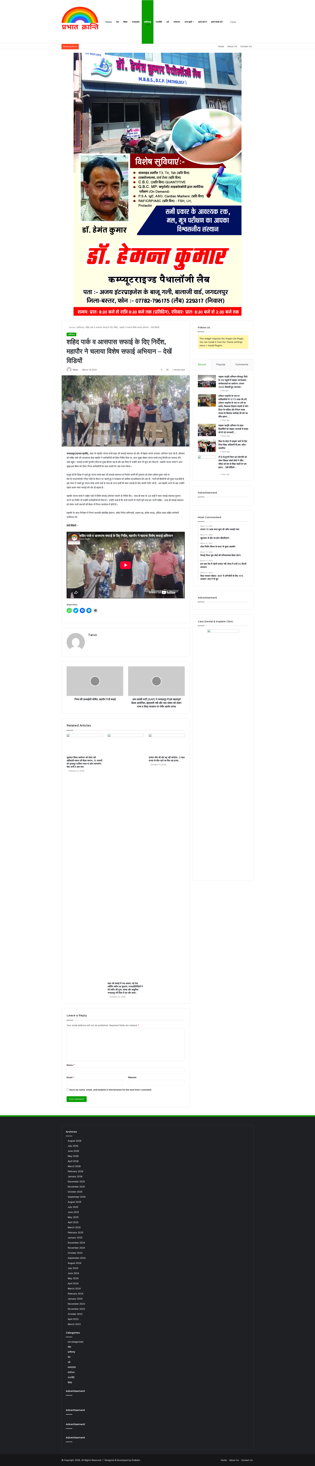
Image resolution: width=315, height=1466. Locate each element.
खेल (69, 1347)
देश (117, 22)
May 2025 (73, 1217)
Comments (242, 364)
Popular (220, 364)
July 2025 (73, 1207)
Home (108, 22)
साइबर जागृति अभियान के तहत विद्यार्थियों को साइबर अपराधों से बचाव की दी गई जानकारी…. (233, 429)
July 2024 (73, 1268)
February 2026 (75, 1171)
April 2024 (73, 1283)
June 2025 (73, 1212)
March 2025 (74, 1227)
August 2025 (74, 1202)
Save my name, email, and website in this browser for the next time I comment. (110, 1089)
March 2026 (74, 1166)
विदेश (125, 22)
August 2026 (74, 1140)
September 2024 (77, 1258)
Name (70, 1065)
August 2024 (74, 1263)
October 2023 (75, 1314)
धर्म (168, 22)
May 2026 (73, 1156)
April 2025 (73, 1222)
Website (132, 1077)
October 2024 (75, 1253)
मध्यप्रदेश (135, 22)
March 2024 (74, 1288)
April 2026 (73, 1161)
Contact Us (246, 46)
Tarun (75, 369)
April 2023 (73, 1319)
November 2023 (76, 1309)
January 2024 (75, 1298)
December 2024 (76, 1242)
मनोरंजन (177, 22)
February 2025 (75, 1232)
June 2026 (73, 1151)
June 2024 (73, 1273)
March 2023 (74, 1324)
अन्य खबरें (188, 22)
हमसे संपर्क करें (216, 22)
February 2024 (75, 1293)
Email (70, 1077)
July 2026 (73, 1146)
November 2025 (76, 1186)
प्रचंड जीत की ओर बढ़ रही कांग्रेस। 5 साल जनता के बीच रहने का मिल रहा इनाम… (167, 759)
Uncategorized (75, 1341)
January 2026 (75, 1176)
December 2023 (76, 1303)
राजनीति (159, 22)
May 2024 (73, 1278)
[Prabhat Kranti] (80, 21)
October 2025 (75, 1191)
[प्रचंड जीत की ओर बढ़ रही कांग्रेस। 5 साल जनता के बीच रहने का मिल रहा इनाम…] (167, 744)
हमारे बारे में (202, 22)
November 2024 (76, 1247)
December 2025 (76, 1181)
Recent (202, 364)
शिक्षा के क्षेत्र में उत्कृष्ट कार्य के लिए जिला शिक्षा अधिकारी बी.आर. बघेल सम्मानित (232, 445)
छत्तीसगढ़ (147, 22)
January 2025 (75, 1237)
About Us (232, 46)
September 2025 (76, 1197)
